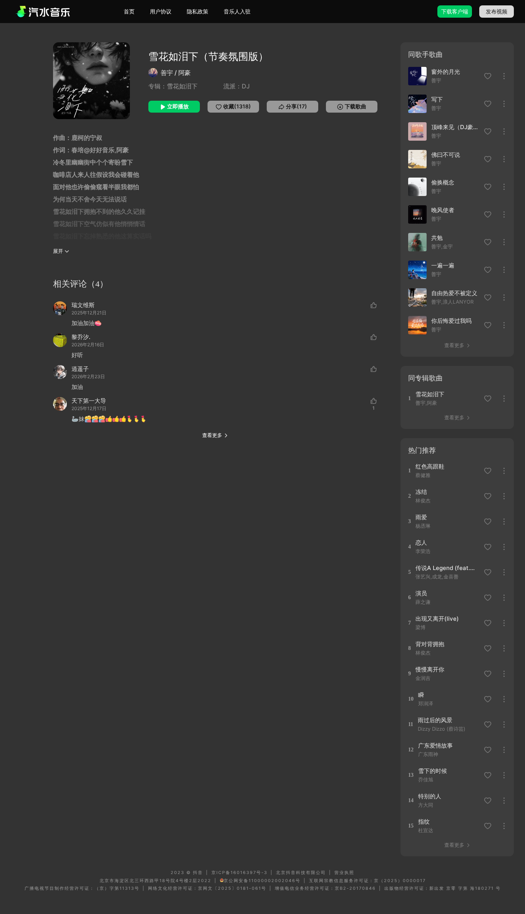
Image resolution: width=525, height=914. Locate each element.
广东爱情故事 (435, 745)
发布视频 (496, 11)
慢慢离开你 (429, 669)
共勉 (437, 237)
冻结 (421, 491)
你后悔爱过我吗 (451, 320)
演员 (421, 593)
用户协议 (160, 11)
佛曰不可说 (445, 154)
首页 (129, 11)
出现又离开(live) (437, 618)
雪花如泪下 (429, 394)
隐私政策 (197, 11)
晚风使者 (442, 210)
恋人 (421, 542)
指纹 (424, 821)
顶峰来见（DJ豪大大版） (455, 127)
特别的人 (429, 796)
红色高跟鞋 (429, 466)
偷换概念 (442, 182)
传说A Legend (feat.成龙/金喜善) (447, 568)
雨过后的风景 (435, 720)
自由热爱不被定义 (454, 293)
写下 (437, 99)
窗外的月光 (445, 71)
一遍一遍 (442, 265)
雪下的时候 (432, 770)
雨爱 (421, 517)
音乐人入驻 (237, 11)
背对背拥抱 (429, 644)
